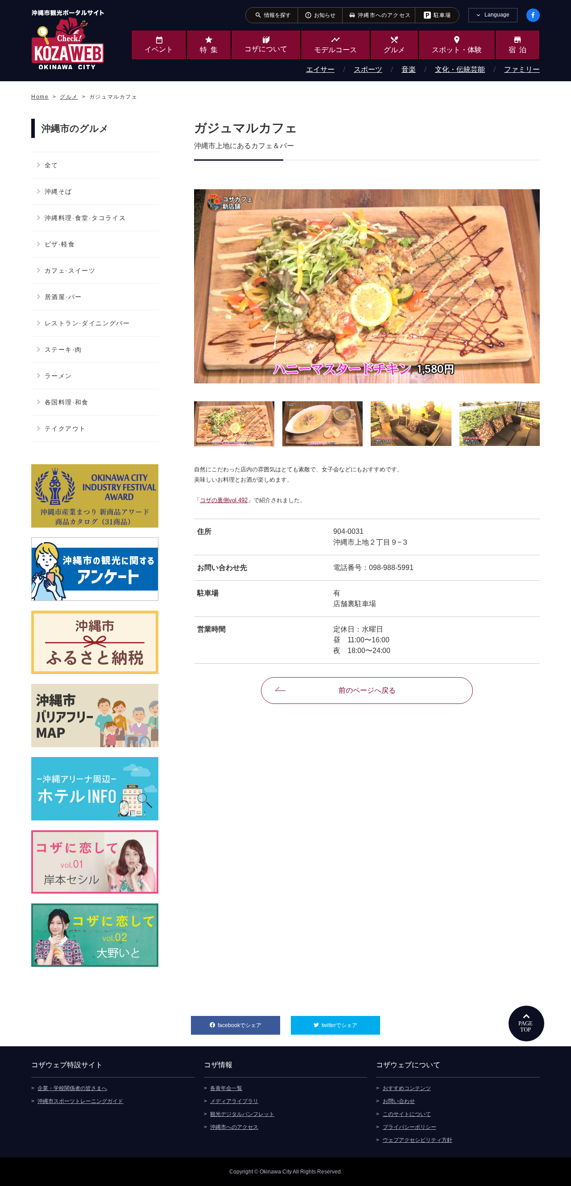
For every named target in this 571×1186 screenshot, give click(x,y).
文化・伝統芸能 (460, 69)
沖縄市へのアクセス (234, 1127)
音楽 (408, 69)
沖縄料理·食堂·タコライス (85, 217)
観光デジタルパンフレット (242, 1114)
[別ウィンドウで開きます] (94, 496)
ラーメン (58, 375)
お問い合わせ (399, 1101)
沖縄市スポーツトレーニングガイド (80, 1101)
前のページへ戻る (367, 690)
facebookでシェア (249, 1025)
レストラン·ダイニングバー (87, 323)
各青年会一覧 (226, 1088)
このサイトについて (407, 1114)
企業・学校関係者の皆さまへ (72, 1088)
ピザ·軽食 (60, 244)
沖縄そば (58, 191)
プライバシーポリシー (409, 1127)
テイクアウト (65, 428)
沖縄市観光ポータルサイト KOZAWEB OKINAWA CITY (67, 39)
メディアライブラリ (234, 1101)
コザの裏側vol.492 (224, 500)
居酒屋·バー (63, 296)
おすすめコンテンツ (407, 1088)
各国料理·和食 (67, 402)
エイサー (320, 69)
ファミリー (522, 69)
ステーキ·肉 (63, 349)
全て (51, 165)
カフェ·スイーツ (70, 270)
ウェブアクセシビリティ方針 (417, 1140)
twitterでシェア (351, 1025)
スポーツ (368, 69)
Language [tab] (496, 15)
